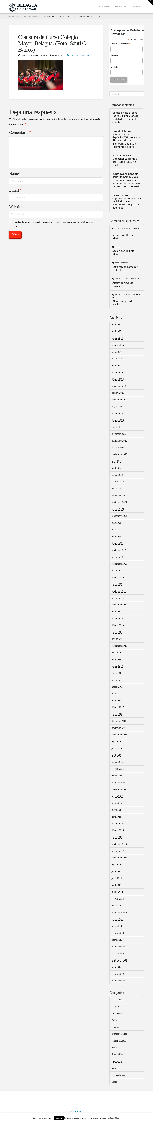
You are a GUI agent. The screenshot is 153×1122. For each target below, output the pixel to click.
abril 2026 (116, 324)
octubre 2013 (118, 919)
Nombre (114, 56)
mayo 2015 (117, 810)
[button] (150, 3)
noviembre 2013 (119, 912)
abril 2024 (116, 365)
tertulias (115, 1068)
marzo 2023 (117, 413)
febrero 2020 (118, 577)
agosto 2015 (117, 796)
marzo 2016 (117, 762)
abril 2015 (116, 816)
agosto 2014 (117, 864)
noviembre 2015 (119, 782)
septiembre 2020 (119, 563)
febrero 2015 (118, 830)
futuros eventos (119, 1040)
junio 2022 (117, 461)
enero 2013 (117, 939)
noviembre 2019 (119, 591)
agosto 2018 (117, 652)
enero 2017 (117, 714)
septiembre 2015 (119, 789)
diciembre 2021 (119, 495)
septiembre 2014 (119, 857)
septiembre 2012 (119, 960)
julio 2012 (116, 967)
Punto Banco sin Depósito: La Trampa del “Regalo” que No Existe (124, 160)
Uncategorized (118, 1075)
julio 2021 (116, 522)
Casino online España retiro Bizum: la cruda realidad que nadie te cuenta (125, 117)
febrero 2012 (118, 974)
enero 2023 (117, 427)
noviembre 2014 (119, 844)
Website (15, 207)
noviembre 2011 (119, 980)
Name (15, 173)
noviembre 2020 (119, 550)
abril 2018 (116, 659)
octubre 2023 (118, 393)
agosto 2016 (117, 741)
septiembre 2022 (119, 454)
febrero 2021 (118, 543)
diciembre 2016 (119, 721)
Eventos (115, 1027)
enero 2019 (117, 632)
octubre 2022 (118, 447)
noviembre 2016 (119, 728)
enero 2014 (117, 905)
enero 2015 (117, 837)
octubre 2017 (118, 680)
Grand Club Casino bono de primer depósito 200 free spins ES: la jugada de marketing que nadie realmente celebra (126, 139)
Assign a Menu (76, 1111)
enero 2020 (117, 584)
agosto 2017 (117, 687)
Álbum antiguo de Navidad (122, 284)
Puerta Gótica (118, 1054)
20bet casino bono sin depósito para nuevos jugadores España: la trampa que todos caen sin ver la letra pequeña (126, 180)
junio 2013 (117, 926)
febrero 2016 (118, 769)
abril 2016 (116, 755)
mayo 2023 (117, 406)
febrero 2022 (118, 481)
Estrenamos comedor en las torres (125, 268)
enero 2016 (117, 775)
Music (114, 1047)
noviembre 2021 (119, 502)
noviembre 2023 (119, 386)
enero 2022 (117, 488)
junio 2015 (117, 803)
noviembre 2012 (119, 946)
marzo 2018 (117, 666)
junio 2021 (117, 529)
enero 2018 (117, 673)
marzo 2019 (117, 618)
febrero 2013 (118, 933)
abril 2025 (116, 331)
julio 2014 (116, 871)
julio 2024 (116, 352)
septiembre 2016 (119, 734)
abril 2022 (116, 468)
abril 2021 (116, 536)
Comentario (20, 132)
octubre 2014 (118, 851)
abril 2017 (116, 700)
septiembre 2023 (119, 399)
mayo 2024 (117, 358)
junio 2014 (117, 878)
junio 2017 (117, 693)
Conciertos (117, 1013)
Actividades (117, 999)
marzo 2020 (117, 570)
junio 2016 (117, 748)
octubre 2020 (118, 557)
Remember (117, 1061)
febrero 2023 (118, 420)
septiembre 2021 (119, 516)
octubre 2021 (118, 509)
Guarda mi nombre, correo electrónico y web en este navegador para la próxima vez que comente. (54, 224)
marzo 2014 (117, 892)
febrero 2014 (118, 898)
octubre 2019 (118, 598)
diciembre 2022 (119, 434)
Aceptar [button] (59, 1118)
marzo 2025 (117, 338)
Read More (114, 1118)
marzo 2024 (117, 372)
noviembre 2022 (119, 440)
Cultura (115, 1020)
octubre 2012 (118, 953)
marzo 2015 (117, 823)
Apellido (114, 67)
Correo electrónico (120, 44)
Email (15, 190)
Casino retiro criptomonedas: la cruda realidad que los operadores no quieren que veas (126, 201)
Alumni (115, 1006)
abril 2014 (116, 885)
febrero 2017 (118, 707)
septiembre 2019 (119, 604)
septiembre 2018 (119, 645)
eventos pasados (119, 1034)
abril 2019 (116, 611)
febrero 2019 (118, 625)
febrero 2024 (118, 379)
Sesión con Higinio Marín (123, 237)
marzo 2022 (117, 475)
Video (114, 1081)
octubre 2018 (118, 639)
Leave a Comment (79, 55)
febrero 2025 (118, 345)
